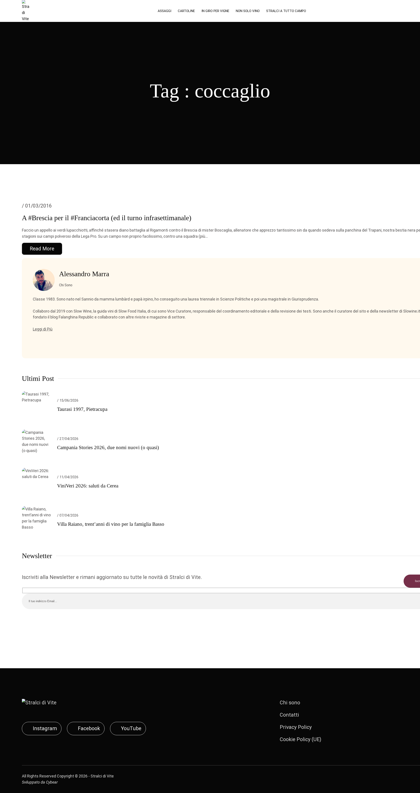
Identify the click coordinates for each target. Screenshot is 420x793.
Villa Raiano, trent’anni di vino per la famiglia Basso (110, 524)
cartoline (186, 11)
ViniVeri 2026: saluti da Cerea (87, 486)
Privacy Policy (296, 727)
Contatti (289, 715)
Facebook (89, 728)
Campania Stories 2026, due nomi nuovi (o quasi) (108, 447)
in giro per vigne (215, 11)
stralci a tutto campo (286, 11)
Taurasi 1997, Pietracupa (82, 409)
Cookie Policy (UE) (300, 739)
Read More (42, 249)
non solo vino (248, 11)
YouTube (131, 728)
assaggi (164, 11)
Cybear (52, 782)
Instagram (45, 728)
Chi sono (290, 703)
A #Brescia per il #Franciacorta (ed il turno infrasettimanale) (106, 218)
